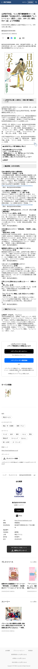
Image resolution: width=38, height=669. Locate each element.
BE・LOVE (6, 442)
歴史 (30, 434)
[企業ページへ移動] (19, 492)
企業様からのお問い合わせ (19, 658)
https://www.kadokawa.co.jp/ (10, 450)
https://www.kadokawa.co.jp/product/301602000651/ (17, 186)
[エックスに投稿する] (8, 38)
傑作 (17, 434)
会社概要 (7, 650)
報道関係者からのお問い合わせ (19, 654)
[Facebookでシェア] (11, 38)
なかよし (23, 438)
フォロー (19, 510)
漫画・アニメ (20, 426)
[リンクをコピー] (23, 38)
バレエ (24, 434)
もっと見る (33, 562)
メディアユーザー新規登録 (19, 360)
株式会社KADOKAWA (25, 475)
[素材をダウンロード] (20, 38)
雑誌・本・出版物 (8, 426)
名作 (11, 434)
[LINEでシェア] (14, 38)
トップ (4, 475)
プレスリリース (13, 475)
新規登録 (30, 2)
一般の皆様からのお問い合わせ (19, 662)
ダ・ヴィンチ (16, 442)
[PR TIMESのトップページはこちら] (7, 2)
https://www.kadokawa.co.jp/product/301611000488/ (17, 205)
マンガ (5, 434)
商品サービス (7, 417)
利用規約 (30, 650)
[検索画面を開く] (36, 2)
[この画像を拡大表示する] (8, 393)
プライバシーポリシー (19, 650)
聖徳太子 (5, 438)
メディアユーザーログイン (19, 351)
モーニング (14, 438)
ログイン (24, 2)
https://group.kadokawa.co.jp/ (23, 520)
